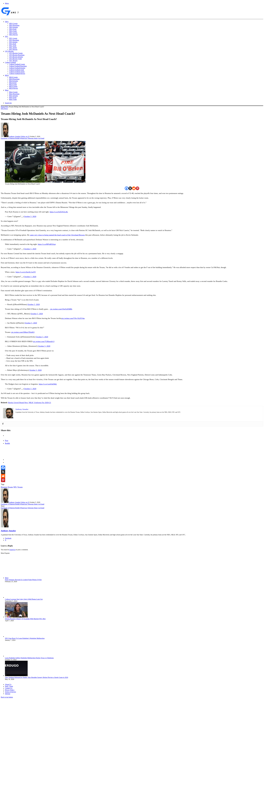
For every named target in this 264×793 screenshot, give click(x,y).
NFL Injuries (13, 42)
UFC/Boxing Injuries (16, 57)
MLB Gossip (13, 77)
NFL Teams (13, 47)
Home (3, 107)
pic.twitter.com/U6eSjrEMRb (61, 309)
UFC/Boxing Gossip (16, 53)
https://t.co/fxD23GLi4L (59, 212)
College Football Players (17, 73)
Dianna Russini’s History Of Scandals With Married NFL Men (25, 619)
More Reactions (14, 94)
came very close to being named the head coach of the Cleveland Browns (57, 235)
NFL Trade (12, 46)
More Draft (12, 97)
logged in (12, 550)
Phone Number (45, 770)
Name (14, 770)
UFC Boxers (13, 60)
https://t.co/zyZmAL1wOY (26, 272)
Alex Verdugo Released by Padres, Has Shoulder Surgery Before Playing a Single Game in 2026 (36, 677)
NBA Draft (12, 29)
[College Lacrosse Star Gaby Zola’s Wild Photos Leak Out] (16, 597)
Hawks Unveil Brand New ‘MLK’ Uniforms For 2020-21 (29, 403)
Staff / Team (9, 686)
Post (6, 441)
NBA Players (13, 34)
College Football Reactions (18, 66)
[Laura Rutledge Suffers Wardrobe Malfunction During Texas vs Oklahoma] (16, 656)
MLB (7, 75)
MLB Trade (13, 84)
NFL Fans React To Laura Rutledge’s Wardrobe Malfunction (25, 638)
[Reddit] (134, 188)
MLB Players (13, 88)
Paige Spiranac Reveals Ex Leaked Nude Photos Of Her (23, 580)
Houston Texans (7, 487)
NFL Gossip (13, 38)
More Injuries (13, 96)
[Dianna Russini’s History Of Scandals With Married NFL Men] (16, 617)
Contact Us (8, 688)
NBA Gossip (13, 23)
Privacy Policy (9, 690)
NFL (6, 36)
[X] (130, 188)
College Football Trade (16, 70)
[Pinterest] (137, 188)
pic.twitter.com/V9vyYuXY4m (73, 318)
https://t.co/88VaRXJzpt (47, 244)
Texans (20, 487)
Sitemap (7, 694)
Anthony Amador (14, 136)
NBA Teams (13, 33)
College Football (10, 62)
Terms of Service (10, 692)
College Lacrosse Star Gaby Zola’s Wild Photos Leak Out (24, 599)
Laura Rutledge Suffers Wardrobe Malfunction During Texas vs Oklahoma (29, 658)
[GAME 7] (10, 15)
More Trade (13, 99)
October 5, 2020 (30, 216)
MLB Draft (12, 83)
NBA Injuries (13, 27)
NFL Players (13, 49)
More (6, 90)
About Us (8, 684)
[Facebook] (126, 188)
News (6, 108)
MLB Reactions (14, 79)
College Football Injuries (17, 68)
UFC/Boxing (9, 51)
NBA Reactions (14, 25)
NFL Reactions (14, 40)
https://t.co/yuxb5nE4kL (48, 384)
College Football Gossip (17, 64)
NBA (7, 22)
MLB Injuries (13, 81)
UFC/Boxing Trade (15, 59)
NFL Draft (12, 44)
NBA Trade (13, 31)
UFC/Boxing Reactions (16, 55)
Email (28, 770)
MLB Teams (13, 86)
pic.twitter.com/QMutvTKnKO (22, 332)
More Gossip (13, 92)
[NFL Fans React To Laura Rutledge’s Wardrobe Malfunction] (16, 636)
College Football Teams (17, 72)
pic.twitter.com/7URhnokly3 (43, 341)
